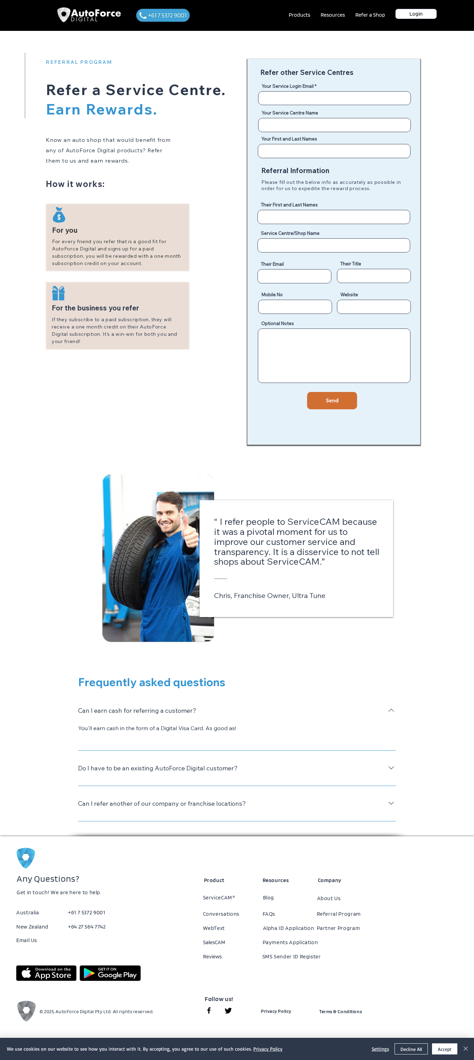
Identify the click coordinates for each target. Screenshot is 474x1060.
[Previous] (18, 558)
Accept (444, 1049)
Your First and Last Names (289, 139)
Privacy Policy (267, 1049)
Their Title (350, 264)
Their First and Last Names (289, 205)
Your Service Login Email (288, 86)
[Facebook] (209, 1010)
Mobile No (272, 294)
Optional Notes (277, 323)
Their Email (272, 264)
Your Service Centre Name (290, 113)
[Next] (456, 558)
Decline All (411, 1049)
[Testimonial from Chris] (237, 641)
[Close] (466, 1048)
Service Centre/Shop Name (290, 233)
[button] (299, 15)
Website (349, 294)
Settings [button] (380, 1049)
